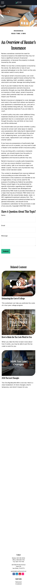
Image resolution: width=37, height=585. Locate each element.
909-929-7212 (20, 560)
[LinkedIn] (17, 574)
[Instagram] (23, 574)
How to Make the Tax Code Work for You (17, 337)
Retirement (18, 582)
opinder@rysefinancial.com (18, 571)
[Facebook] (14, 574)
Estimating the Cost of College (13, 298)
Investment (18, 584)
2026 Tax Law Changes (10, 378)
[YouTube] (20, 574)
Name (3, 215)
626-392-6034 (21, 558)
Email (3, 225)
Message (4, 236)
